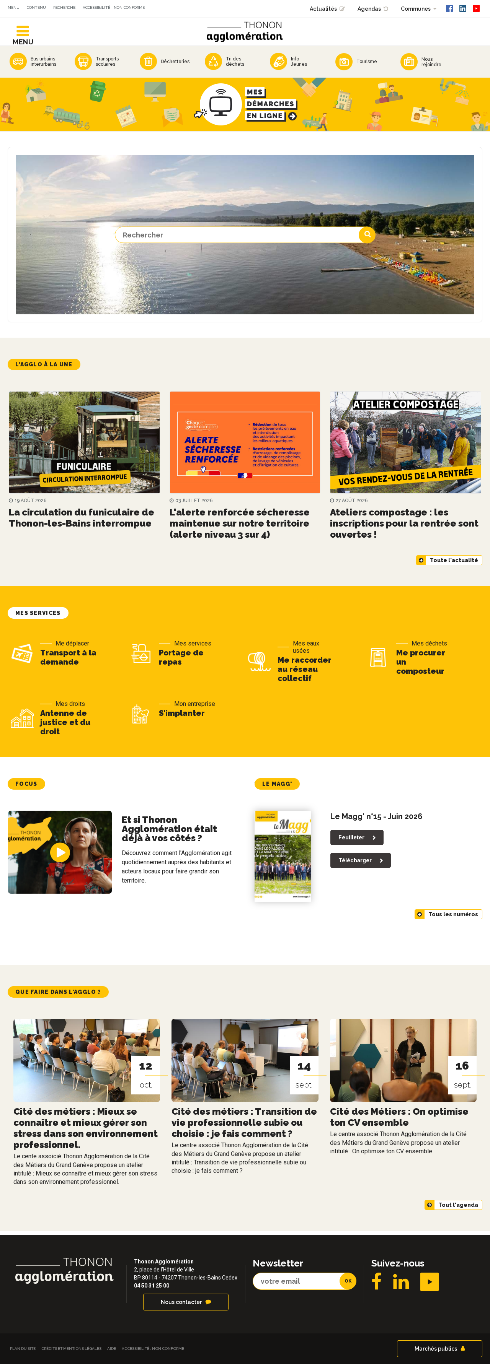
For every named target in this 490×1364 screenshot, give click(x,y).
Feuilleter (351, 837)
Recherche (64, 7)
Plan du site (23, 1348)
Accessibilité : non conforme (114, 7)
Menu (14, 7)
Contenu (36, 7)
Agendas (369, 9)
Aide (111, 1348)
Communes (416, 9)
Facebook (376, 1282)
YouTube (429, 1282)
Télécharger (355, 860)
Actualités (323, 9)
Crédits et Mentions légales (71, 1348)
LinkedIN (401, 1282)
